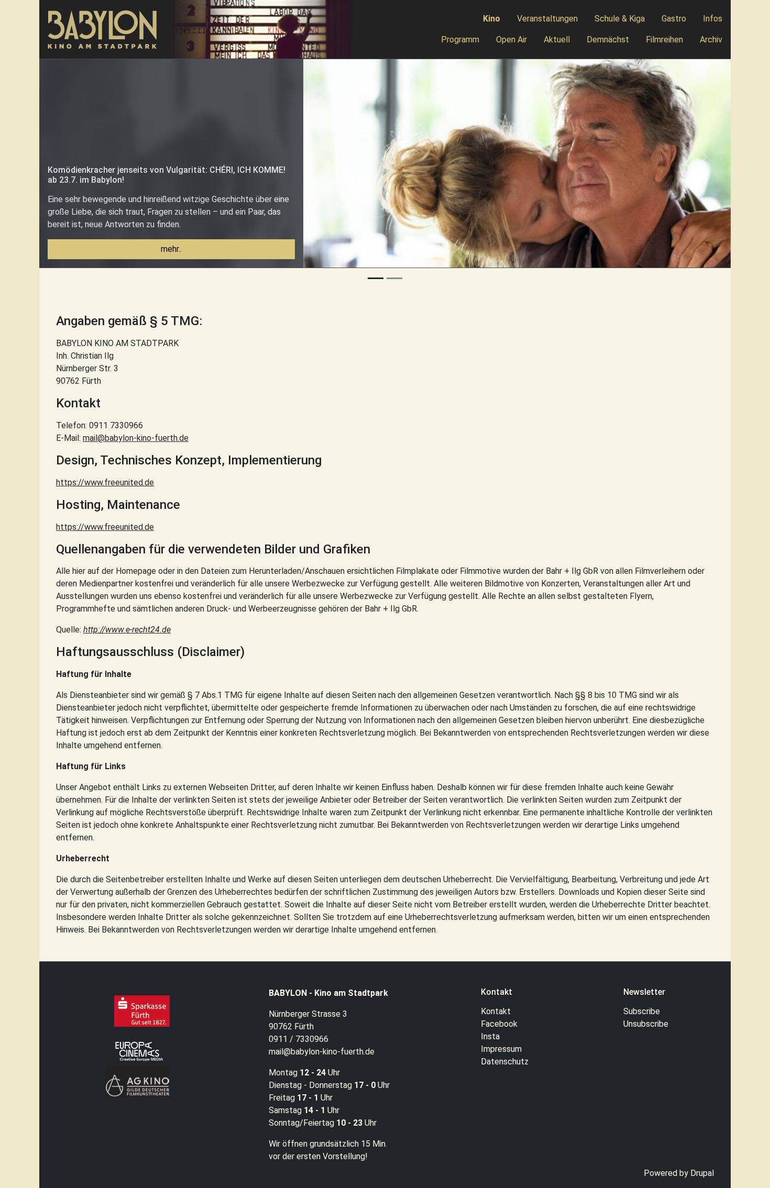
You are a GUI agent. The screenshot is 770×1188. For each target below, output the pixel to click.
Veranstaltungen (547, 19)
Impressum (501, 1049)
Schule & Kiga (620, 19)
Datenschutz (505, 1062)
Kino (491, 19)
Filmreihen (664, 40)
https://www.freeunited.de (105, 482)
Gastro (674, 19)
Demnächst (608, 40)
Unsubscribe (645, 1024)
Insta (490, 1036)
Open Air (511, 40)
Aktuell (557, 40)
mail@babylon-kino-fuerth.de (136, 438)
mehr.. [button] (171, 249)
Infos (712, 19)
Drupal (702, 1173)
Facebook (499, 1024)
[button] (330, 163)
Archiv (711, 40)
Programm (460, 40)
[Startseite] (107, 29)
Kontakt (496, 1011)
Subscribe (641, 1011)
